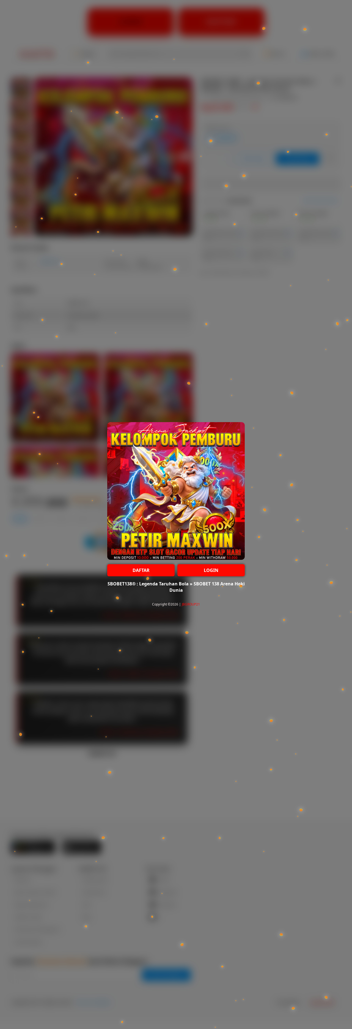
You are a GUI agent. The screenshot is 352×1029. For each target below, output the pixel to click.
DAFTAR (141, 570)
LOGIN (211, 570)
